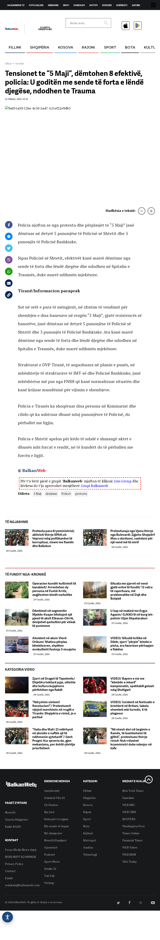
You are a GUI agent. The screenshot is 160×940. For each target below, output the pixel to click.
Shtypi (93, 5)
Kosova (65, 47)
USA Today (129, 861)
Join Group (122, 481)
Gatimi (136, 5)
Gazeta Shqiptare (16, 819)
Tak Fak (49, 876)
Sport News (52, 861)
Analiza (88, 847)
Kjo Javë (49, 812)
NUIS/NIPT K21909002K (20, 857)
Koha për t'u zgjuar (56, 819)
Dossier (107, 5)
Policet (66, 494)
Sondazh (79, 5)
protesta (81, 494)
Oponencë (51, 847)
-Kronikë (19, 63)
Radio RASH (13, 826)
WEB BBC (128, 805)
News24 (29, 14)
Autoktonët (52, 791)
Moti (66, 5)
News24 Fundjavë (55, 840)
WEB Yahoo (130, 847)
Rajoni (88, 47)
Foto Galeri (36, 5)
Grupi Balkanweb (94, 485)
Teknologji (90, 854)
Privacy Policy (14, 864)
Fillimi (15, 47)
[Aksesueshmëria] (7, 917)
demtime (51, 494)
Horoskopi (13, 14)
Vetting (49, 883)
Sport (110, 47)
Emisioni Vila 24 (54, 798)
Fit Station (51, 805)
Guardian (128, 798)
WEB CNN (129, 812)
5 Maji (37, 494)
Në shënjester (53, 833)
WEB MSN (129, 854)
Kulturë (88, 833)
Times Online (130, 833)
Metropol (89, 840)
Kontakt (44, 14)
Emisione (53, 5)
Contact (10, 871)
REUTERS (128, 819)
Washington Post (133, 826)
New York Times (133, 791)
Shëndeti (121, 5)
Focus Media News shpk (20, 850)
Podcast (49, 854)
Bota (130, 47)
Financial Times (132, 840)
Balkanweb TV (15, 5)
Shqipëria (39, 47)
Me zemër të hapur (56, 826)
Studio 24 (50, 869)
